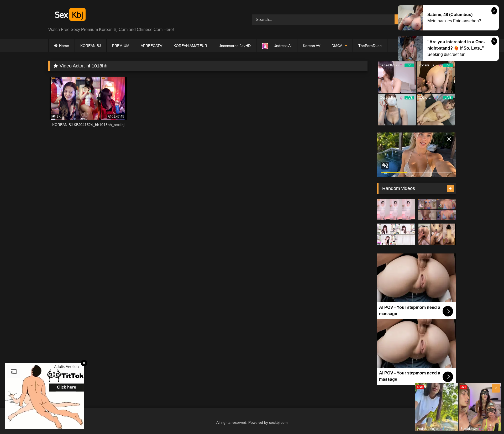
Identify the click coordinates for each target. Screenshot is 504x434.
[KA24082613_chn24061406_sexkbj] (437, 234)
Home (64, 46)
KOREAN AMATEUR (190, 46)
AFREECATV (151, 46)
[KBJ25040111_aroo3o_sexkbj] (396, 209)
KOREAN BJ (90, 46)
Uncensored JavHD (234, 46)
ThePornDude (370, 46)
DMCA (337, 46)
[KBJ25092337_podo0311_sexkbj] (396, 234)
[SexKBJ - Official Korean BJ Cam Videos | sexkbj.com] (69, 15)
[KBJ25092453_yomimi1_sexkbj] (437, 209)
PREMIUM (120, 46)
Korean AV (311, 46)
